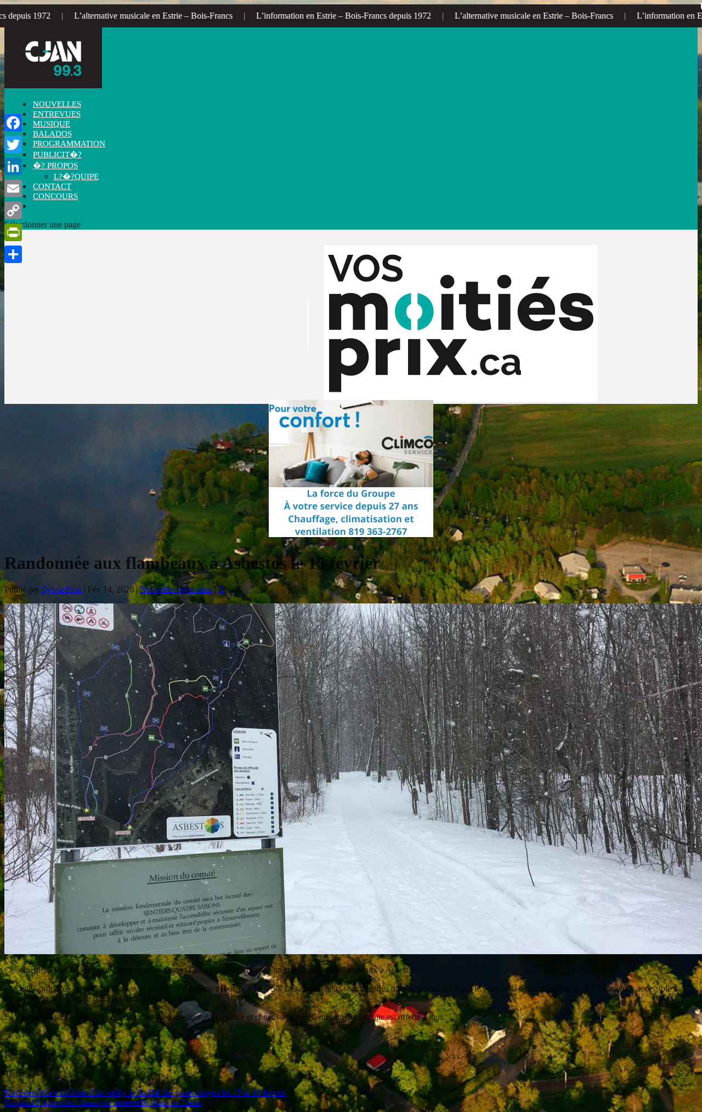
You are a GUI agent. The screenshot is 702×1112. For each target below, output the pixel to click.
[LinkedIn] (13, 167)
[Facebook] (13, 123)
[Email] (13, 188)
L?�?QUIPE (76, 176)
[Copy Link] (13, 210)
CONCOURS (55, 196)
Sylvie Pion (62, 589)
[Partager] (13, 254)
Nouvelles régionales (176, 589)
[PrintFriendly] (13, 232)
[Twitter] (13, 145)
